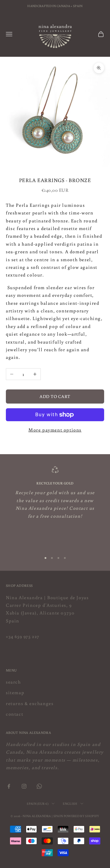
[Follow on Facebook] (9, 786)
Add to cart (55, 396)
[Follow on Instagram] (24, 786)
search (13, 682)
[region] (55, 507)
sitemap (15, 692)
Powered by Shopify (81, 816)
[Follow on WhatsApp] (39, 786)
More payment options (55, 430)
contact (14, 714)
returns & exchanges (29, 703)
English (70, 804)
